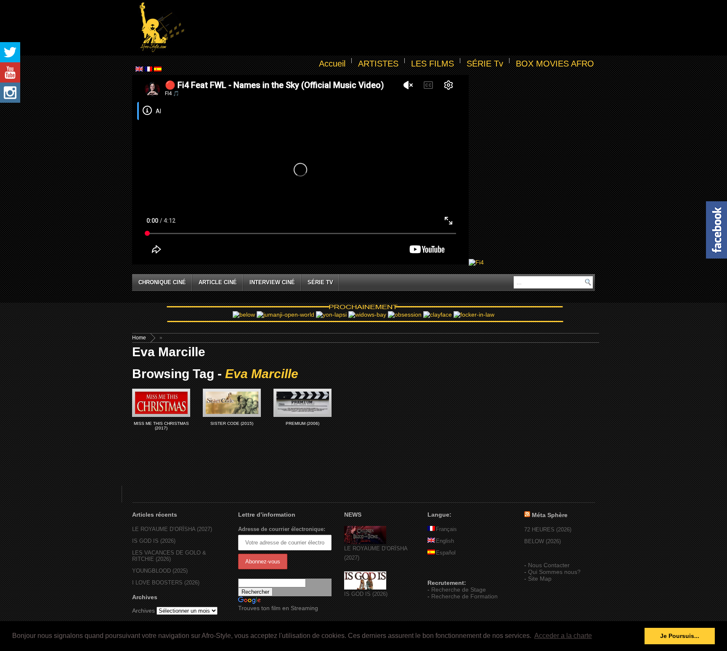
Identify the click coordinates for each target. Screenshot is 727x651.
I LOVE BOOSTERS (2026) (165, 582)
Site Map (540, 578)
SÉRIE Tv (485, 63)
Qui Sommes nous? (554, 571)
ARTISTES (378, 63)
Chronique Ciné (162, 282)
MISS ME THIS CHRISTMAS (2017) (161, 425)
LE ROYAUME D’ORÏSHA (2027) (172, 529)
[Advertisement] (391, 28)
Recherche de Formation (464, 596)
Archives (143, 610)
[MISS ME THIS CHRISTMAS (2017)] (161, 403)
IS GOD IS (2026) (153, 541)
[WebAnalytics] (444, 570)
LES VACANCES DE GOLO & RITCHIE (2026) (169, 556)
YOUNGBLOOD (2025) (160, 571)
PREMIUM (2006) (302, 423)
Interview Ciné (272, 282)
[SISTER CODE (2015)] (232, 403)
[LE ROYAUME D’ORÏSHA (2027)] (365, 542)
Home (139, 338)
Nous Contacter (549, 565)
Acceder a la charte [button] (563, 635)
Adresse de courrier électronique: (281, 529)
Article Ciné (218, 282)
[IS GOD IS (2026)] (365, 587)
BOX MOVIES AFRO (555, 63)
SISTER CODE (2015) (231, 423)
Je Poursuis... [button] (679, 635)
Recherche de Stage (458, 589)
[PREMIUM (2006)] (302, 403)
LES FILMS (432, 63)
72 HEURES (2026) (547, 529)
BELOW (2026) (542, 541)
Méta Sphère (550, 515)
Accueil (332, 63)
